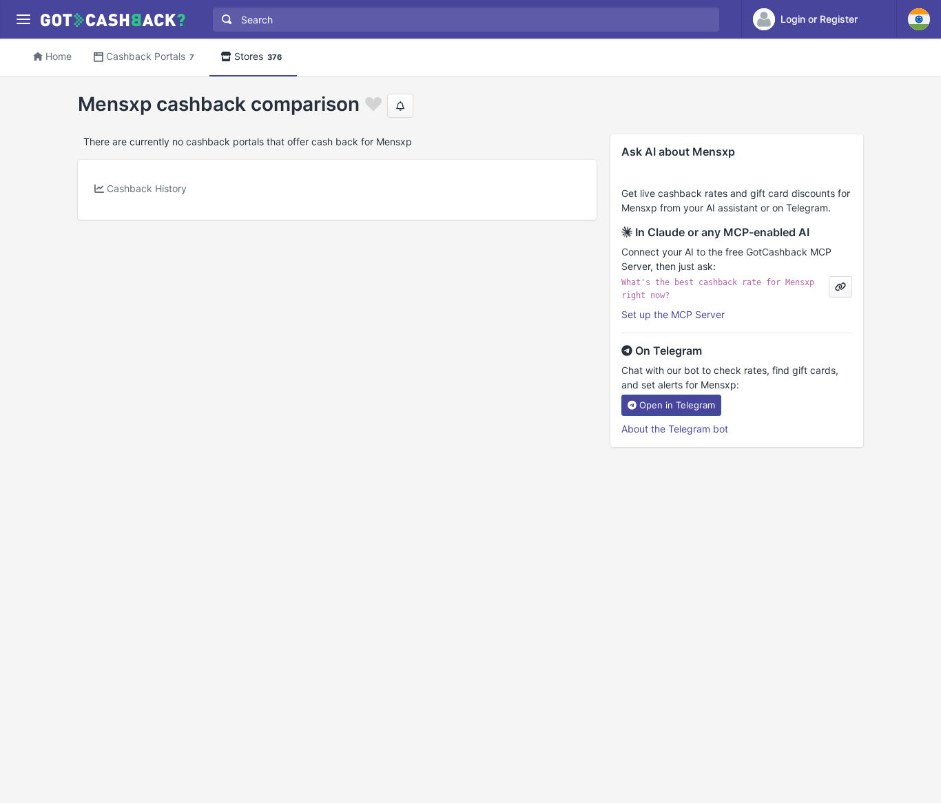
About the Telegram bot (674, 429)
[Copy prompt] (840, 287)
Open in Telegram (677, 404)
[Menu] (23, 20)
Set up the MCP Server (673, 314)
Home (58, 56)
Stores (258, 56)
